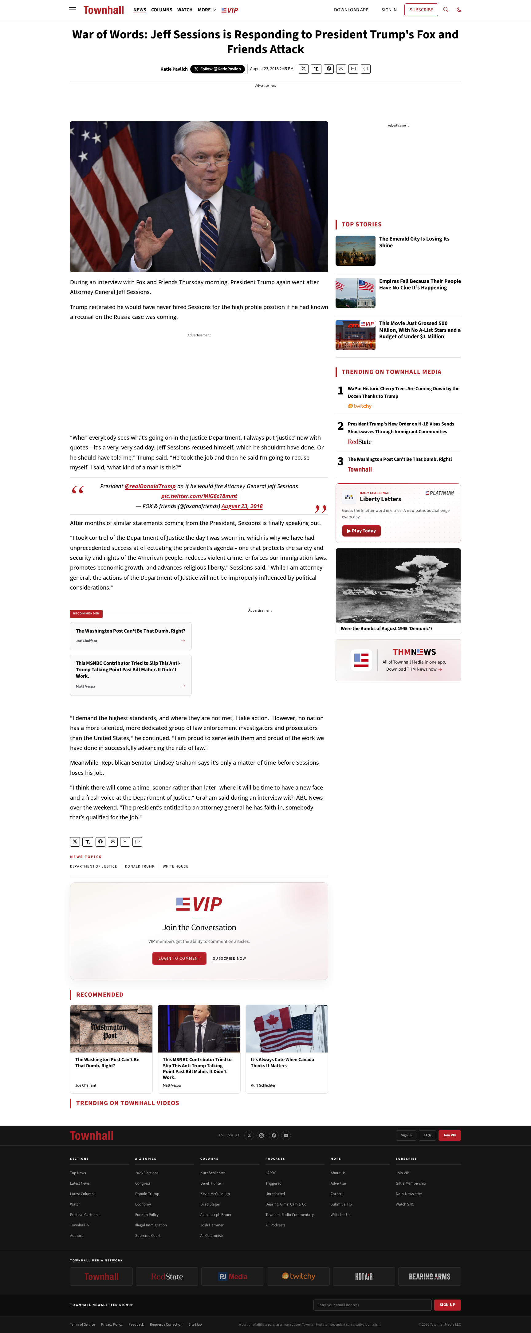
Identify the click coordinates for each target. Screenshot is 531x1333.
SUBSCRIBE (421, 9)
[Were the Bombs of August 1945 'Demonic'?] (398, 585)
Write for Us (340, 1214)
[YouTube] (286, 1135)
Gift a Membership (411, 1183)
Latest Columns (82, 1194)
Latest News (79, 1183)
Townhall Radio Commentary (290, 1214)
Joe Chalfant (85, 1085)
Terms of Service (82, 1324)
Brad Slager (210, 1204)
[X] (249, 1135)
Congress (142, 1183)
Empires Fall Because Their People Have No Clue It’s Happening (420, 285)
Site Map (195, 1324)
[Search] (446, 9)
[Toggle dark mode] (459, 9)
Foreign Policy (147, 1214)
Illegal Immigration (151, 1225)
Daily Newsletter (409, 1194)
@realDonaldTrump (150, 486)
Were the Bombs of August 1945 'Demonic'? (386, 629)
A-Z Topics (146, 1159)
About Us (338, 1173)
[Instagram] (261, 1135)
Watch (75, 1204)
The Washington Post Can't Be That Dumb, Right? (107, 1062)
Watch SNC (405, 1204)
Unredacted (275, 1194)
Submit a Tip (341, 1204)
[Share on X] (304, 69)
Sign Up (448, 1305)
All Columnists (211, 1235)
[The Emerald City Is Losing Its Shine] (356, 251)
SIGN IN (389, 9)
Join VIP (449, 1135)
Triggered (273, 1183)
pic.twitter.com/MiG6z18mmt (199, 496)
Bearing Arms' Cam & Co (286, 1204)
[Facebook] (274, 1135)
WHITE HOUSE (175, 866)
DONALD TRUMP (140, 866)
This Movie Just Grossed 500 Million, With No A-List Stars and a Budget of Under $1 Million (420, 330)
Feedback (136, 1324)
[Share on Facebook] (329, 69)
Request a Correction (166, 1324)
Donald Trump (147, 1194)
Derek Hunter (211, 1183)
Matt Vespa (172, 1085)
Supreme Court (147, 1235)
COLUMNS (161, 9)
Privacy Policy (112, 1324)
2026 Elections (146, 1173)
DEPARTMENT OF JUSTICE (93, 866)
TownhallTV (79, 1225)
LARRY (271, 1173)
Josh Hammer (212, 1225)
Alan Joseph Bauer (215, 1214)
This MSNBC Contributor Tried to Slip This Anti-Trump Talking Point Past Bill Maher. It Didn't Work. (197, 1068)
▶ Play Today (361, 530)
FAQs (427, 1135)
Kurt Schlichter (263, 1085)
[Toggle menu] (72, 10)
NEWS (139, 9)
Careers (337, 1194)
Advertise (338, 1183)
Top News (78, 1173)
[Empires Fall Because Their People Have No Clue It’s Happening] (356, 293)
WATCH (185, 9)
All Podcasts (275, 1225)
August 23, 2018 (242, 506)
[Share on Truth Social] (316, 69)
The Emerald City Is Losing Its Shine (414, 242)
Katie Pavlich (174, 69)
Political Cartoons (84, 1214)
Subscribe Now (229, 958)
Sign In (406, 1135)
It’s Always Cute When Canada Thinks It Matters (282, 1062)
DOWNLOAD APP (351, 9)
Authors (76, 1235)
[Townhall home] (91, 1135)
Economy (143, 1204)
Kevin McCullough (215, 1194)
